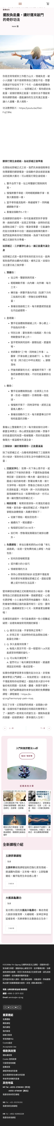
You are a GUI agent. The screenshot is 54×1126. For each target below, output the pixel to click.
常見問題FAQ (8, 1039)
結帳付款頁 (7, 1035)
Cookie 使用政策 (9, 1059)
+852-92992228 (17, 1114)
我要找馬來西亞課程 (11, 1094)
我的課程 (6, 1027)
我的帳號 (6, 1031)
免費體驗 (6, 1019)
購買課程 (6, 1023)
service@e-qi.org (16, 997)
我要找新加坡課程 (10, 1106)
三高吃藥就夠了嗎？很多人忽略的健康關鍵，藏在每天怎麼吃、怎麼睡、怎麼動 (14, 805)
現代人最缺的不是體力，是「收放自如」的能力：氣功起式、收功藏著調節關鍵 (39, 829)
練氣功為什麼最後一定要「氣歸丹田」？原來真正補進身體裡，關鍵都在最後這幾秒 (14, 831)
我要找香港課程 (9, 1117)
